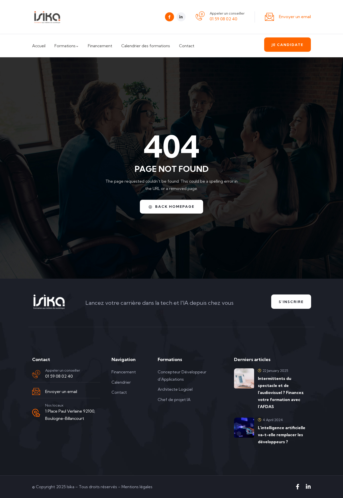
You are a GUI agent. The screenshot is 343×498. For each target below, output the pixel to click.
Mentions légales (137, 486)
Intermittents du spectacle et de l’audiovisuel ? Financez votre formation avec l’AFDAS (281, 392)
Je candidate (287, 44)
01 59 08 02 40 (223, 18)
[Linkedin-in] (181, 16)
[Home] (47, 17)
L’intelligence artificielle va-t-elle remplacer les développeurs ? (281, 434)
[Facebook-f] (169, 16)
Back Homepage (174, 206)
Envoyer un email (295, 16)
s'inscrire (291, 302)
